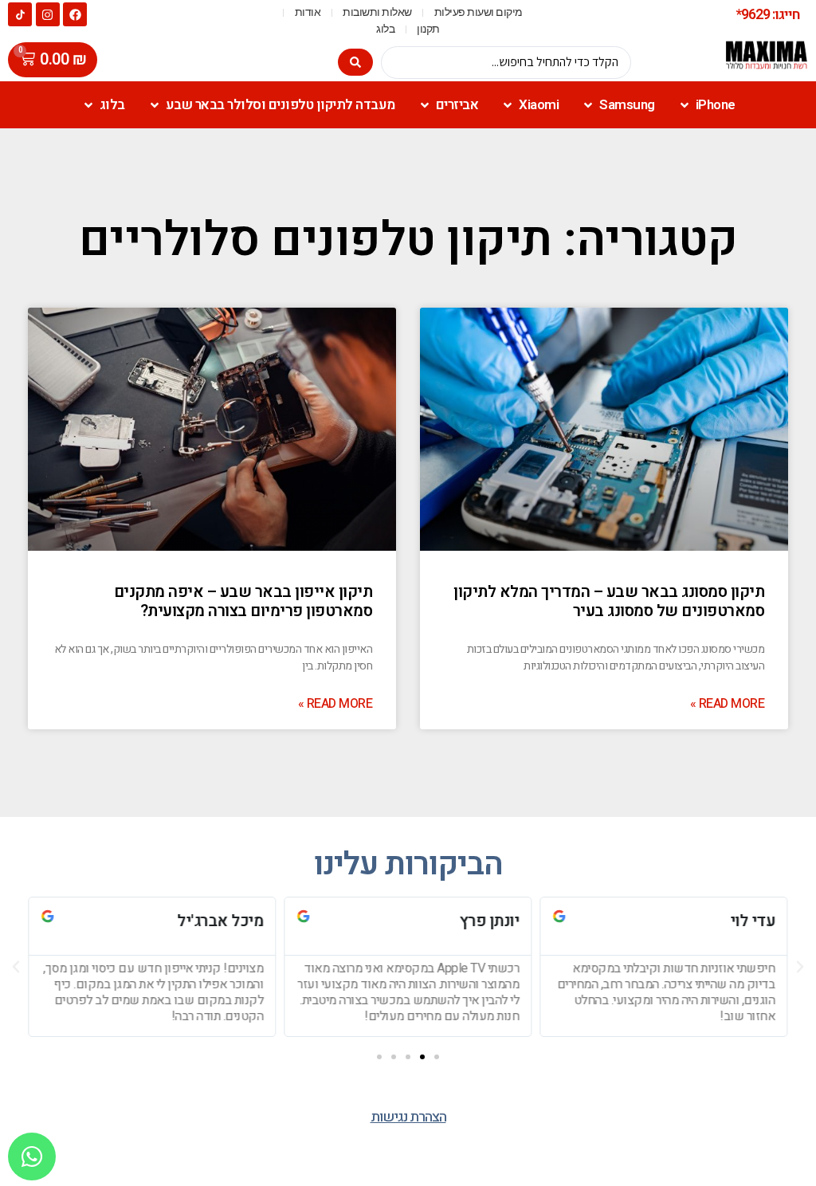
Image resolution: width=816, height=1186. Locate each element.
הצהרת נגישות (408, 1117)
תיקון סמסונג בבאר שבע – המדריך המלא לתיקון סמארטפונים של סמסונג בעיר (608, 601)
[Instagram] (48, 14)
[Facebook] (75, 14)
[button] (436, 1056)
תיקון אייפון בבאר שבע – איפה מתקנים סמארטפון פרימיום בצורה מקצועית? (243, 601)
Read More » (727, 703)
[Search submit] (355, 62)
